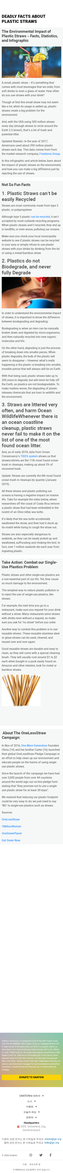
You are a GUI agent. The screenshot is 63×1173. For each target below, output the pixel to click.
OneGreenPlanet (12, 833)
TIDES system (29, 456)
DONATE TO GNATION (31, 1077)
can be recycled (40, 216)
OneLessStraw (11, 819)
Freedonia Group (49, 153)
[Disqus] (31, 891)
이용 (25, 1164)
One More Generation (34, 745)
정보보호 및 (34, 1164)
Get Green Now (11, 840)
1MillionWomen (11, 826)
